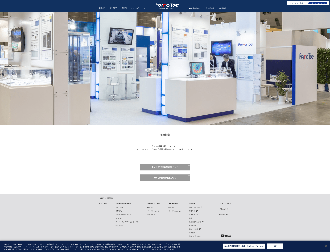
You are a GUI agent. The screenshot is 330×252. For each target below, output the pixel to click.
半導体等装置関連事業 (123, 203)
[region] (165, 246)
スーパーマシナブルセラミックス (127, 222)
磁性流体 (150, 207)
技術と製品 (112, 8)
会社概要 (192, 215)
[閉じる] (326, 246)
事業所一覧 (193, 225)
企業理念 (192, 211)
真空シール (119, 207)
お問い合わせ (194, 8)
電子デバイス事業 (153, 203)
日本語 (223, 8)
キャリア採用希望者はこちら (165, 167)
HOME (102, 8)
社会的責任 (193, 233)
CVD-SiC (119, 218)
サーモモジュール (153, 211)
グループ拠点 (193, 229)
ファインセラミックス (123, 215)
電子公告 (222, 215)
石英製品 (119, 211)
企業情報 (123, 8)
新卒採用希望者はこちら (165, 177)
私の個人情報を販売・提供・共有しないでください (244, 246)
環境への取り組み (195, 236)
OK (275, 246)
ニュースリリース (138, 8)
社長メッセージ (194, 207)
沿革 (190, 218)
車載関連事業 (173, 203)
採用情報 (210, 8)
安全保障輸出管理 (195, 222)
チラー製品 (119, 225)
